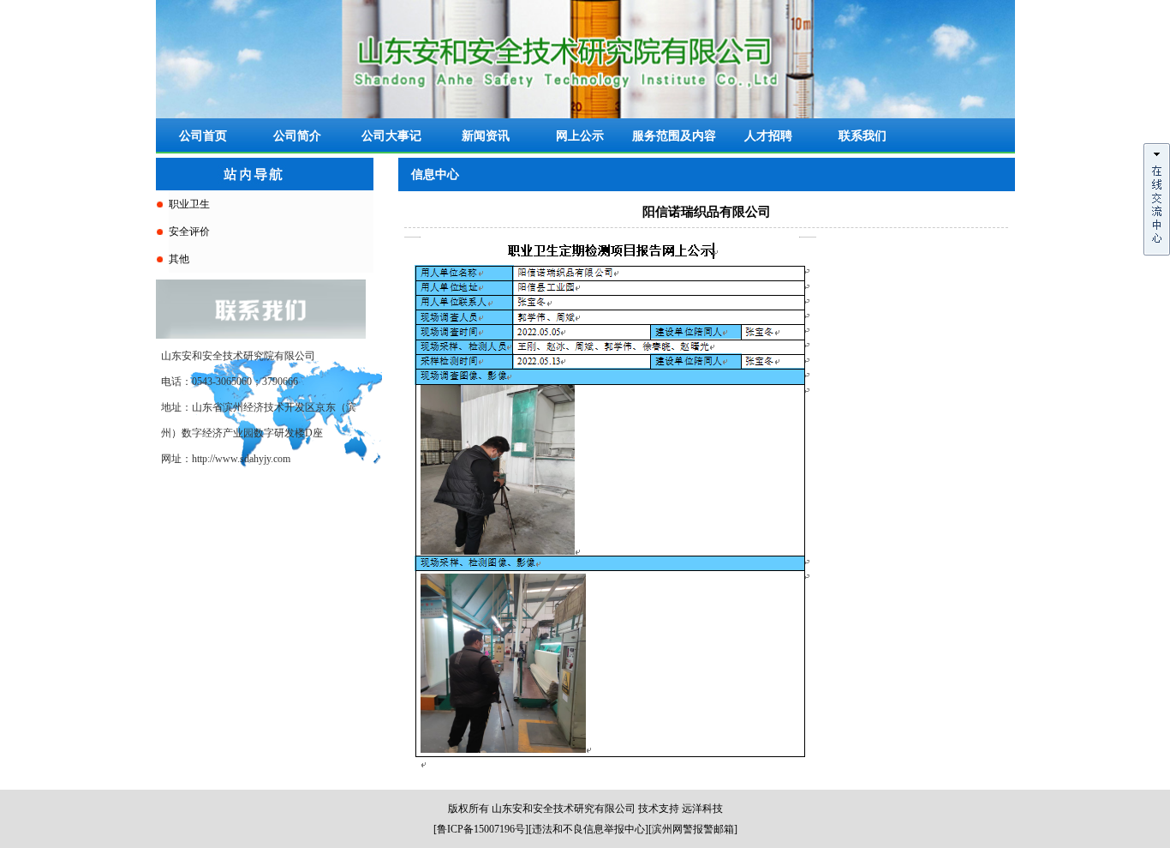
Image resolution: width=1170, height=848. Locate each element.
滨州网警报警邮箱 (693, 829)
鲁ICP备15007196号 (481, 829)
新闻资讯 (486, 135)
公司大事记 (391, 135)
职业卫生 (189, 204)
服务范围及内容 (674, 135)
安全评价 (189, 232)
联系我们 (862, 135)
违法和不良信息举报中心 (588, 829)
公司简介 (297, 135)
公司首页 (203, 135)
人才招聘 (768, 135)
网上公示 (580, 135)
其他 (179, 259)
